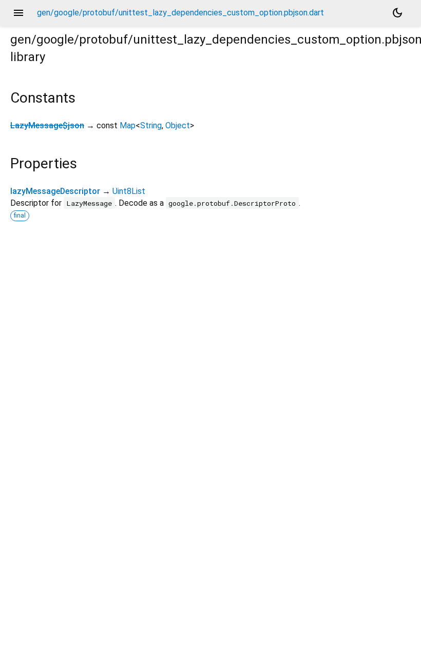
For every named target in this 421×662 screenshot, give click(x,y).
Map (128, 125)
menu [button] (18, 13)
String (151, 125)
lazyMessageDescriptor (55, 191)
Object (177, 125)
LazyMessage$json (47, 125)
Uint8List (128, 191)
